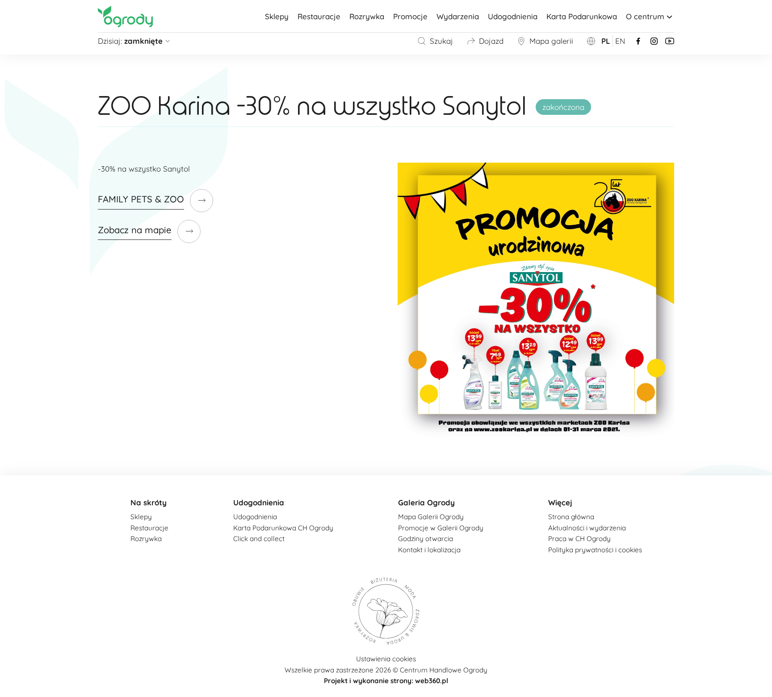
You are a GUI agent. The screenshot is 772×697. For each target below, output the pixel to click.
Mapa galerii (551, 41)
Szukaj (441, 41)
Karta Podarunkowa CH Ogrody (283, 528)
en (620, 41)
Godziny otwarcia (425, 538)
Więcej (560, 502)
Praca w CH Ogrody (579, 538)
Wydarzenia (457, 16)
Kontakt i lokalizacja (429, 550)
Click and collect (259, 538)
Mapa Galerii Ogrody (431, 516)
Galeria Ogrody (426, 502)
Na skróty (148, 502)
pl (605, 41)
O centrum (645, 16)
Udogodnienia (512, 16)
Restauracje (319, 16)
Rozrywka (366, 16)
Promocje (410, 16)
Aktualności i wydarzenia (587, 528)
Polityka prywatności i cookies (595, 550)
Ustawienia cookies (386, 659)
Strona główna (571, 516)
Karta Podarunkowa (581, 16)
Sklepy (277, 16)
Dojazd (491, 41)
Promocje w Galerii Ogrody (440, 528)
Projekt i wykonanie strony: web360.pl (386, 680)
